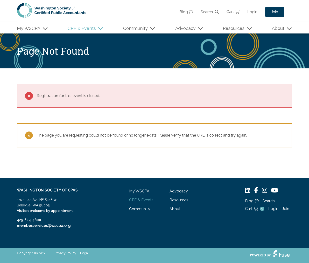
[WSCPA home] (51, 10)
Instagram (264, 190)
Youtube (274, 190)
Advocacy (185, 28)
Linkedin (247, 190)
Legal (84, 253)
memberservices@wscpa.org (44, 225)
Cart (230, 11)
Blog (183, 12)
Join (274, 12)
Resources (234, 28)
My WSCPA (28, 28)
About (278, 28)
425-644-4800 (29, 220)
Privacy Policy (65, 253)
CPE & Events (82, 28)
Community (135, 28)
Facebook (256, 190)
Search (207, 12)
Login (252, 12)
